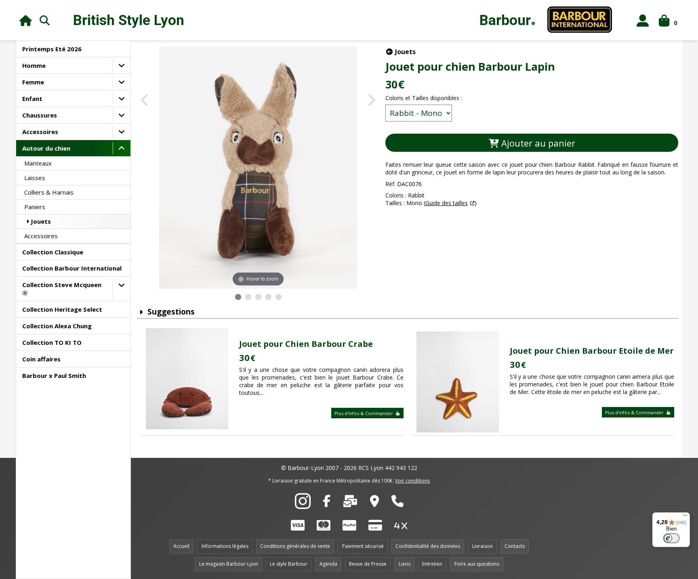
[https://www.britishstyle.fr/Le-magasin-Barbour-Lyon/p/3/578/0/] (374, 503)
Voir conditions (412, 480)
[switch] (671, 538)
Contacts (515, 546)
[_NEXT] (371, 100)
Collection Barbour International (72, 268)
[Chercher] (45, 20)
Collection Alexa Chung (57, 326)
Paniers (34, 207)
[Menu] (685, 517)
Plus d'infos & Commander (364, 413)
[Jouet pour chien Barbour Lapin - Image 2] (248, 297)
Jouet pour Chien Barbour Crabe (306, 343)
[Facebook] (326, 503)
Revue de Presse (368, 563)
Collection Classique (52, 252)
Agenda (328, 563)
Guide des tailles (446, 203)
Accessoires (40, 132)
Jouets (41, 221)
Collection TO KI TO (52, 342)
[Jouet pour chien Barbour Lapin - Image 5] (278, 297)
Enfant (32, 98)
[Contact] (350, 503)
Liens (404, 563)
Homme (34, 65)
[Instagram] (303, 505)
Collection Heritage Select (62, 309)
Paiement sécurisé (363, 546)
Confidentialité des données (427, 546)
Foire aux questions (476, 563)
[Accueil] (26, 20)
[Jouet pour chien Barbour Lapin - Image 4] (268, 297)
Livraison (482, 546)
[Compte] (643, 20)
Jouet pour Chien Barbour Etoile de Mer (592, 350)
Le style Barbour (288, 563)
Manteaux (38, 163)
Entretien (432, 563)
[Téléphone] (397, 503)
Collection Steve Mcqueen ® (61, 289)
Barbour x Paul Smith (54, 375)
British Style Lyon (128, 20)
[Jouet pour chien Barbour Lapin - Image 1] (238, 297)
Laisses (34, 178)
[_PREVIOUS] (145, 100)
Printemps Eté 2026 (52, 49)
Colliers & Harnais (49, 192)
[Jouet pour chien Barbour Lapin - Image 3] (258, 297)
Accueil (181, 546)
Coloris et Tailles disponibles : (423, 98)
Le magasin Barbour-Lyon (228, 563)
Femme (33, 82)
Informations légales (225, 546)
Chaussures (39, 115)
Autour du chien (46, 148)
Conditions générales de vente (295, 546)
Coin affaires (41, 359)
